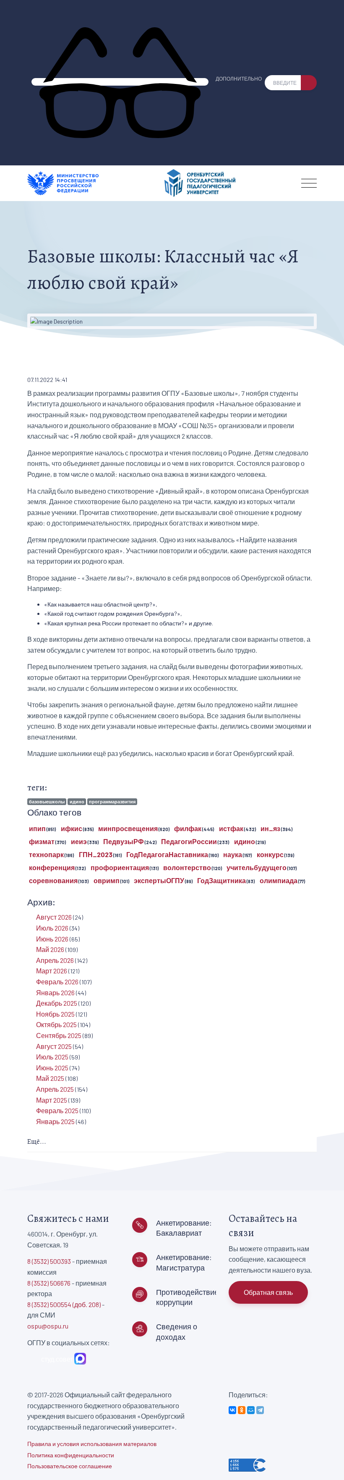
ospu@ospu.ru (47, 1326)
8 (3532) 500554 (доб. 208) (64, 1304)
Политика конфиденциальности (70, 1455)
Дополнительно (239, 78)
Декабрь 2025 (56, 1003)
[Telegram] (260, 1410)
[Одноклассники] (241, 1410)
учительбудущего (257, 867)
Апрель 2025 (55, 1089)
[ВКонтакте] (232, 1410)
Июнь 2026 (52, 939)
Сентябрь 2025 (58, 1035)
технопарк (46, 854)
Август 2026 (54, 917)
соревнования (53, 880)
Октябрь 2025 (56, 1024)
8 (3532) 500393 (49, 1261)
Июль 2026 (52, 928)
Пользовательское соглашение (69, 1466)
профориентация (120, 867)
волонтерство (187, 867)
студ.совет (56, 1359)
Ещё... (36, 1141)
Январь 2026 (55, 992)
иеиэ (79, 841)
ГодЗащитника (221, 880)
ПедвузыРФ (123, 841)
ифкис (71, 828)
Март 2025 (51, 1100)
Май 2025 (50, 1078)
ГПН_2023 (95, 854)
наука (232, 854)
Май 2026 (50, 949)
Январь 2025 (55, 1121)
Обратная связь (268, 1292)
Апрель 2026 (55, 960)
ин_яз (270, 828)
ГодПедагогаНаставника (167, 854)
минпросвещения (128, 828)
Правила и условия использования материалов (91, 1443)
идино (77, 801)
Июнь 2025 (52, 1068)
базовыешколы (47, 801)
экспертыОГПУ (159, 880)
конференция (52, 867)
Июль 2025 (52, 1057)
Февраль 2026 (57, 982)
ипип (37, 828)
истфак (231, 828)
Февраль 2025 (57, 1110)
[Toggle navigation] (309, 183)
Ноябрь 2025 (55, 1014)
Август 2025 (54, 1046)
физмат (42, 841)
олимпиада (278, 880)
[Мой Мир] (251, 1410)
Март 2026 (51, 971)
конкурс (270, 854)
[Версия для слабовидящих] (119, 82)
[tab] (172, 1142)
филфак (187, 828)
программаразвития (112, 801)
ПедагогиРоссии (189, 841)
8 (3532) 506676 (48, 1283)
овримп (107, 880)
